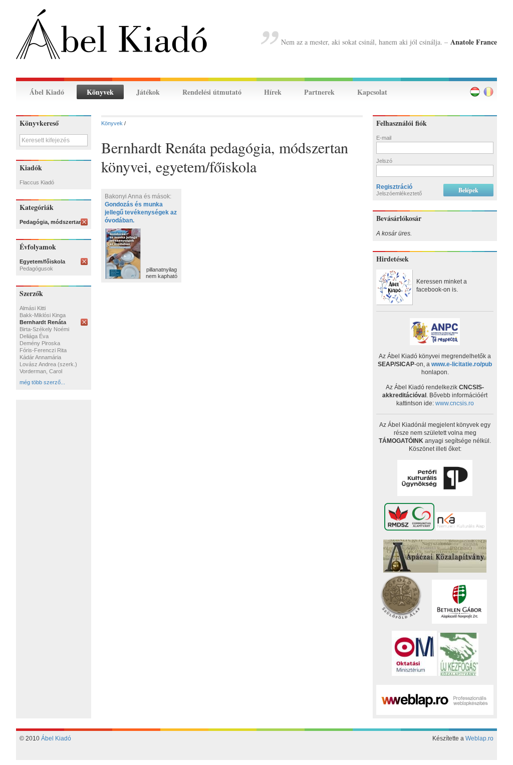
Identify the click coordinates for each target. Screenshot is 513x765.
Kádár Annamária (40, 357)
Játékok (148, 92)
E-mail (383, 138)
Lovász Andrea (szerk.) (48, 364)
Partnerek (319, 92)
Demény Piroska (40, 343)
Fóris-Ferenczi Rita (43, 350)
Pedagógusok (36, 269)
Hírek (273, 92)
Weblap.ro (479, 738)
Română (488, 92)
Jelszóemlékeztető (399, 193)
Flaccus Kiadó (37, 182)
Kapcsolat (372, 92)
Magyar (475, 92)
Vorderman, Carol (41, 371)
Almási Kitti (33, 308)
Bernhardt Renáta (43, 322)
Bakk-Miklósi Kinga (43, 315)
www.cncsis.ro (454, 403)
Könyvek (100, 92)
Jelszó (384, 161)
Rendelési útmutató (211, 92)
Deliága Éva (34, 336)
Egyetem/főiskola (42, 262)
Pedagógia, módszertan (51, 222)
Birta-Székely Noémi (44, 329)
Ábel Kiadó (47, 92)
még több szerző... (42, 382)
